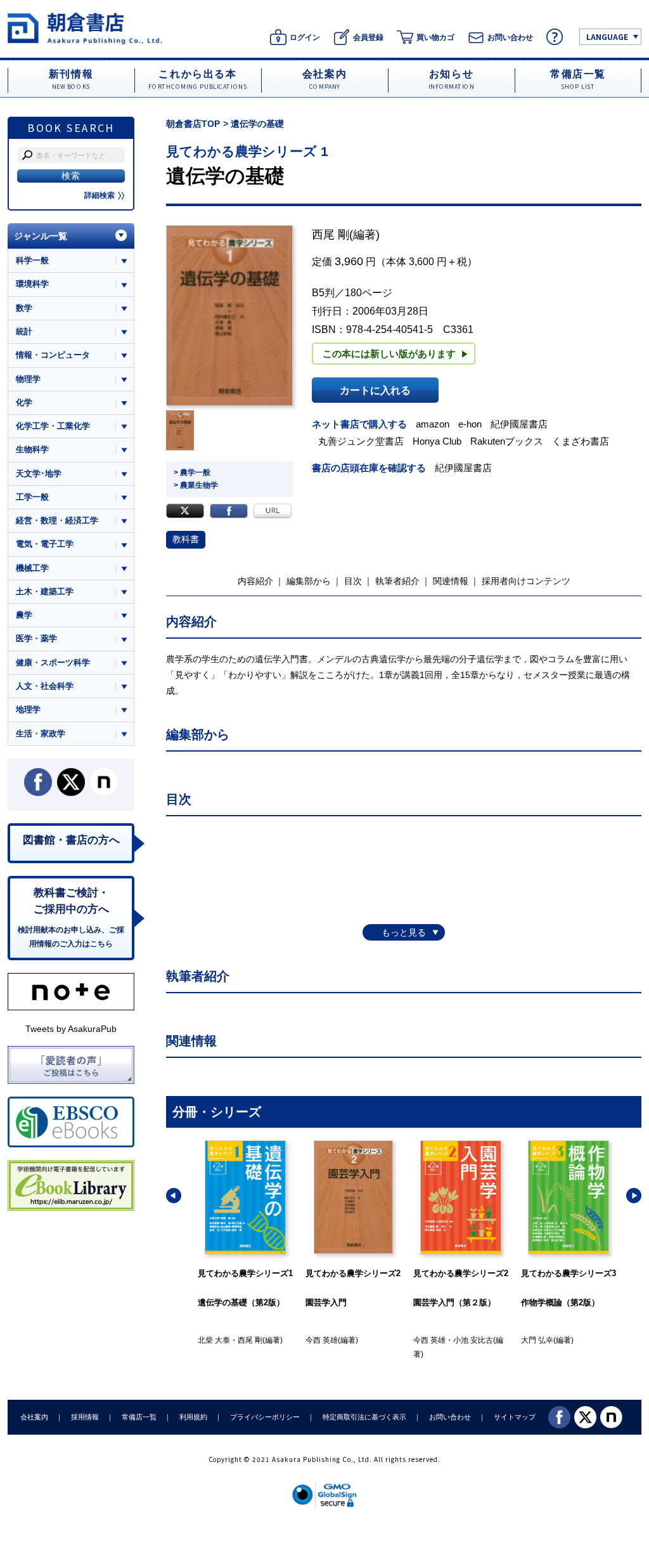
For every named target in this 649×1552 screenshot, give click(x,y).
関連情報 (450, 581)
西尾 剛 (330, 234)
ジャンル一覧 (40, 236)
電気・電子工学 (45, 544)
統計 (24, 331)
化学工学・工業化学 (53, 426)
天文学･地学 (38, 473)
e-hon (470, 424)
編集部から (308, 581)
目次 (353, 581)
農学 (24, 615)
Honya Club (437, 441)
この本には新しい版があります (389, 353)
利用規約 (193, 1417)
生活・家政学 (40, 733)
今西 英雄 (214, 1340)
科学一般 (32, 260)
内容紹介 (255, 581)
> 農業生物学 (196, 485)
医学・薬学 (36, 638)
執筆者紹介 (397, 581)
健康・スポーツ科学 (53, 662)
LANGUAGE (607, 36)
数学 (24, 308)
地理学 (28, 709)
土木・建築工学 (45, 591)
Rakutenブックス (506, 441)
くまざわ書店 (580, 441)
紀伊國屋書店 (519, 424)
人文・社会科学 (45, 686)
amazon (432, 424)
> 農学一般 (192, 472)
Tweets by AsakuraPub (71, 1029)
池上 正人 (537, 1340)
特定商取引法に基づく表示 (364, 1417)
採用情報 (85, 1417)
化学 (24, 402)
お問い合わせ (450, 1417)
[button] (173, 1195)
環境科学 (32, 284)
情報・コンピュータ (53, 355)
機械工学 (32, 568)
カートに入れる (375, 390)
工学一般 (32, 497)
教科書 (185, 539)
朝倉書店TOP (193, 124)
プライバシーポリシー (265, 1417)
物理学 (28, 379)
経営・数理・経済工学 (57, 520)
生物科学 (32, 449)
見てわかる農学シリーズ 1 (247, 151)
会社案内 (34, 1417)
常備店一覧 (139, 1417)
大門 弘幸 (429, 1340)
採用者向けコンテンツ (526, 581)
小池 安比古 (365, 1340)
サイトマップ (515, 1417)
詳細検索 (99, 195)
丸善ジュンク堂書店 (361, 441)
